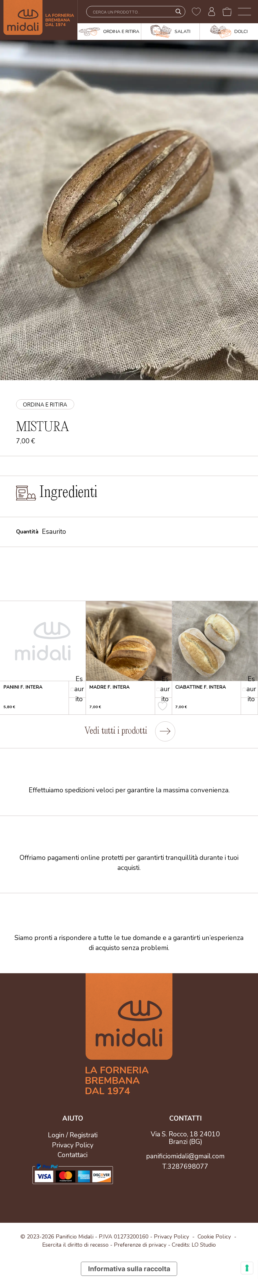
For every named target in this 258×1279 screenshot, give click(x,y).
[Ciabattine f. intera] (215, 641)
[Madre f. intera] (128, 641)
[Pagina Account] (211, 11)
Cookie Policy (214, 1236)
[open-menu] (244, 11)
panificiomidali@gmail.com (185, 1156)
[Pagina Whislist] (196, 11)
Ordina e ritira (45, 404)
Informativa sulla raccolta (129, 1269)
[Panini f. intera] (43, 641)
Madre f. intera (109, 687)
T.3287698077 (185, 1166)
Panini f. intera (22, 687)
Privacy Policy (72, 1145)
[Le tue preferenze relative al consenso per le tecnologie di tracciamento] (247, 1268)
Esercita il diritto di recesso (75, 1245)
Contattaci (72, 1155)
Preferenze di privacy (140, 1245)
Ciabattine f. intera (200, 687)
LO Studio (204, 1245)
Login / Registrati (73, 1135)
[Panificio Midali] (38, 20)
